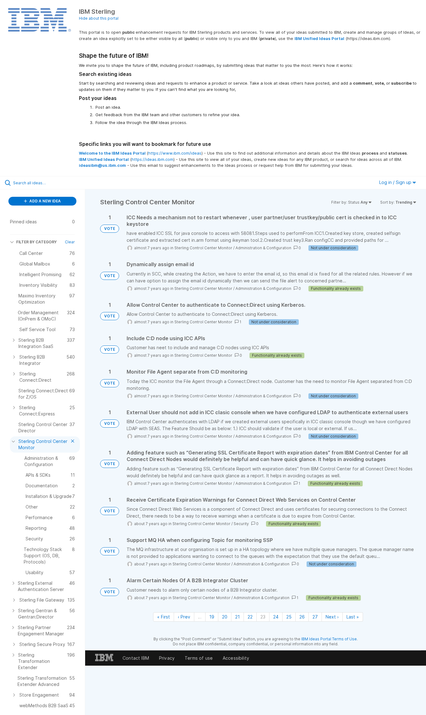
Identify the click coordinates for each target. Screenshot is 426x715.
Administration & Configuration (263, 248)
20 (224, 616)
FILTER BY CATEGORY (36, 242)
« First (163, 616)
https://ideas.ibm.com (152, 159)
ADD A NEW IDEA (44, 201)
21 (237, 616)
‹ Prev (184, 616)
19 (211, 616)
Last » (352, 616)
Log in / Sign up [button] (396, 182)
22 (250, 616)
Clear (70, 242)
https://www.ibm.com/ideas (174, 153)
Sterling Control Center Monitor (203, 248)
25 (289, 616)
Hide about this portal (99, 18)
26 (302, 616)
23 (262, 616)
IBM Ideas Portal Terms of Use (329, 639)
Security (241, 523)
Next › (332, 616)
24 (275, 616)
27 (315, 616)
